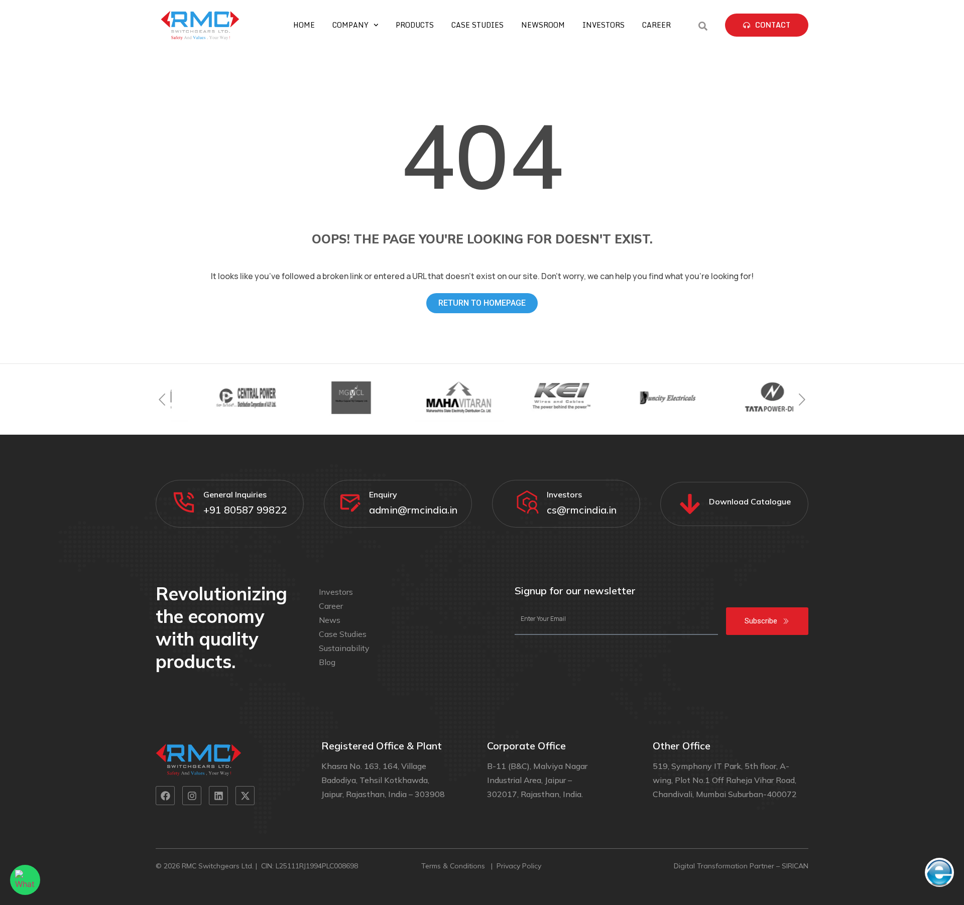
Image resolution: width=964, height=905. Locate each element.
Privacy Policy (520, 865)
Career (656, 25)
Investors (603, 25)
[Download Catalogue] (689, 503)
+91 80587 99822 (245, 509)
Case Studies (477, 25)
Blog (327, 662)
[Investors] (527, 501)
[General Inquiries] (184, 501)
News (329, 620)
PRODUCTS (415, 25)
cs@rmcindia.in (582, 509)
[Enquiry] (350, 501)
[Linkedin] (218, 795)
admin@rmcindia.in (413, 509)
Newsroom (543, 25)
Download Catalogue (750, 501)
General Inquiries (235, 494)
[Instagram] (191, 795)
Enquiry (383, 494)
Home (304, 25)
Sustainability (344, 648)
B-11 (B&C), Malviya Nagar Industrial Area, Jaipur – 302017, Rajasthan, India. (537, 780)
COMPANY (350, 25)
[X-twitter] (245, 795)
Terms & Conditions (454, 865)
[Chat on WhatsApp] (25, 880)
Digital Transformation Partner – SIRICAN (741, 865)
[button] (162, 399)
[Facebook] (165, 795)
